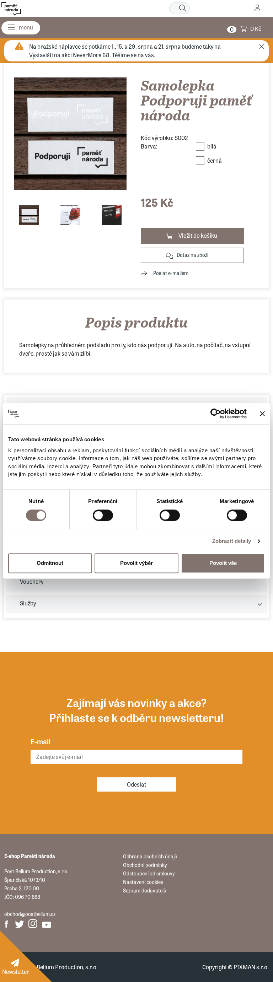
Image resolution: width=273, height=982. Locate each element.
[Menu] (20, 27)
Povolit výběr (136, 563)
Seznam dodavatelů (144, 890)
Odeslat (136, 784)
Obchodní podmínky (145, 864)
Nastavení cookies (143, 881)
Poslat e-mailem (170, 272)
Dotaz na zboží (192, 254)
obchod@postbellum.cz (29, 913)
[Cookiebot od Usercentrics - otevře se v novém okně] (215, 413)
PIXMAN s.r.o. (251, 967)
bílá (211, 146)
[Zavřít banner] (262, 413)
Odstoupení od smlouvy (149, 873)
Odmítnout (50, 563)
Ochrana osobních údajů (150, 856)
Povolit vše (223, 563)
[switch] (103, 515)
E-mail (40, 741)
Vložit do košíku (197, 235)
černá (214, 160)
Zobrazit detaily (231, 541)
